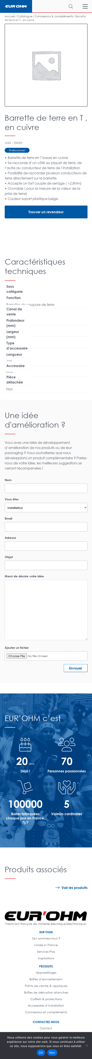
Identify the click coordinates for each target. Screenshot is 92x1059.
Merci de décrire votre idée (24, 576)
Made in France (46, 945)
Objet (9, 557)
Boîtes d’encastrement (46, 979)
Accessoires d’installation (46, 1005)
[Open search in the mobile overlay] (56, 6)
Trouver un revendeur (46, 212)
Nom (8, 480)
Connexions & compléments (54, 16)
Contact (46, 1028)
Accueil (10, 16)
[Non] (87, 1045)
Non (52, 1052)
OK (41, 1052)
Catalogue (24, 16)
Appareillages (46, 972)
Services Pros (46, 951)
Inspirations (46, 958)
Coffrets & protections (46, 999)
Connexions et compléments (46, 1012)
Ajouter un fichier (17, 647)
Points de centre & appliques (46, 986)
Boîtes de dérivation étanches (46, 992)
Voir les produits (74, 888)
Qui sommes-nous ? (46, 938)
